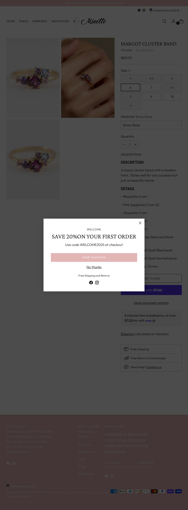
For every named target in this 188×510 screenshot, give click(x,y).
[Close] (140, 223)
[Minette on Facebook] (91, 283)
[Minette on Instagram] (97, 283)
